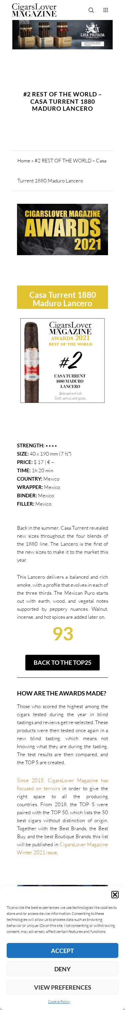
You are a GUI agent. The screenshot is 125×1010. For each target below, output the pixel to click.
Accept (62, 950)
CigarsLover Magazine (84, 844)
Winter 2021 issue (37, 852)
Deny (62, 969)
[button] (115, 894)
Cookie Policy (59, 1001)
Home (23, 160)
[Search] (91, 10)
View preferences (62, 987)
